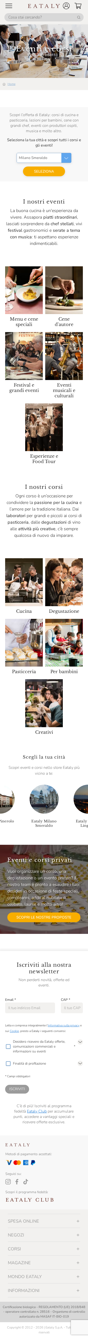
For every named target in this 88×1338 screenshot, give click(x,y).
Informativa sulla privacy (63, 1025)
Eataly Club (37, 1111)
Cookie (14, 1031)
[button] (66, 5)
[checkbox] (8, 1047)
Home (11, 84)
